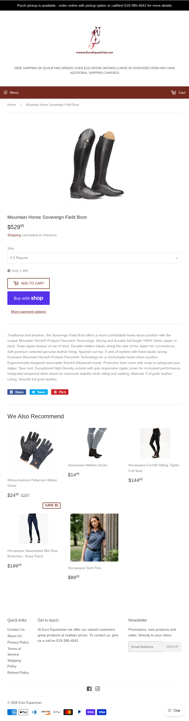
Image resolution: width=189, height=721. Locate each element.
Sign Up (172, 646)
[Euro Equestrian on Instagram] (97, 689)
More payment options (28, 311)
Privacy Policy (18, 642)
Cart (181, 92)
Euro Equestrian (30, 703)
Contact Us (16, 629)
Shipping (14, 235)
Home (11, 105)
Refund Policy (18, 672)
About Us (14, 636)
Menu (14, 92)
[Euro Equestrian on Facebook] (89, 689)
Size (10, 248)
